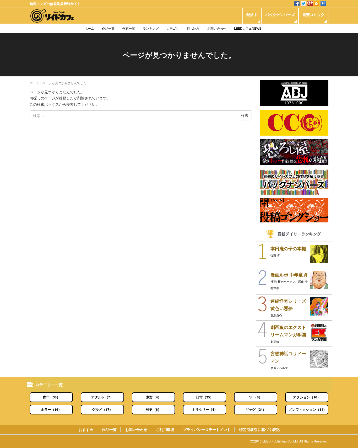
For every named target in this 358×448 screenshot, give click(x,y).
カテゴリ (172, 28)
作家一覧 (128, 28)
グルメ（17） (102, 409)
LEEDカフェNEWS (247, 28)
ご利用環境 (165, 429)
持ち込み (193, 28)
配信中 (251, 14)
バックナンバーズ (280, 14)
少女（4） (153, 397)
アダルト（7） (102, 397)
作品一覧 (108, 28)
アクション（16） (307, 397)
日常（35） (204, 397)
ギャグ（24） (255, 409)
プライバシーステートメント (207, 429)
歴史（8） (153, 409)
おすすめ (86, 429)
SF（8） (255, 397)
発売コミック (313, 14)
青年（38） (51, 397)
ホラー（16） (51, 409)
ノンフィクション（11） (308, 409)
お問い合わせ (216, 28)
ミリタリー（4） (205, 409)
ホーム (89, 28)
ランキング (151, 28)
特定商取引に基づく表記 (259, 429)
